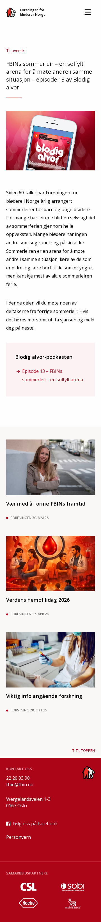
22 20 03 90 (18, 778)
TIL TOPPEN (85, 750)
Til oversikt (16, 50)
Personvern (18, 837)
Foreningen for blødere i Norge (32, 12)
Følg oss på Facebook (35, 823)
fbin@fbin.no (19, 784)
